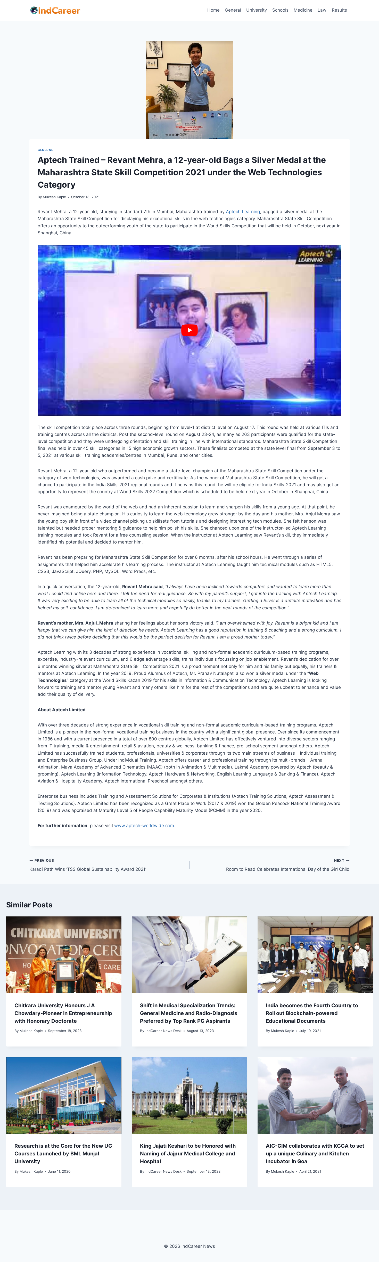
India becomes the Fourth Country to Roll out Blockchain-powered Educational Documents (312, 1013)
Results (339, 10)
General (233, 10)
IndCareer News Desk (163, 1031)
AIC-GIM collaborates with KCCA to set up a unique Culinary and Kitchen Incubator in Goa (315, 1153)
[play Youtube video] (189, 330)
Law (322, 10)
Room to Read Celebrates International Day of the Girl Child (288, 865)
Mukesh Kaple (54, 197)
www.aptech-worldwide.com (144, 825)
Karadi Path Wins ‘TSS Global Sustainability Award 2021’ (87, 865)
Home (213, 10)
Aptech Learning (243, 211)
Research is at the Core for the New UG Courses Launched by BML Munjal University (63, 1153)
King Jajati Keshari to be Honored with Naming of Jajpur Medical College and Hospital (188, 1153)
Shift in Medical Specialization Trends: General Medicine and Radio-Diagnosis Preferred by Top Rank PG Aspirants (188, 1013)
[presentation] (63, 954)
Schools (280, 10)
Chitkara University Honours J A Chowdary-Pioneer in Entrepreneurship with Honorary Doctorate (63, 1013)
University (256, 10)
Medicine (303, 10)
